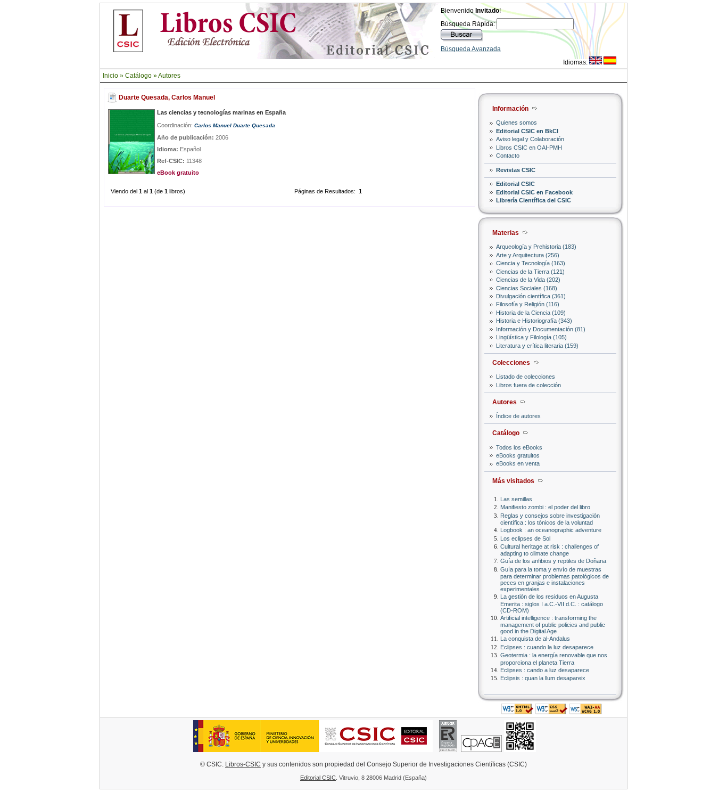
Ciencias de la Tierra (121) (530, 271)
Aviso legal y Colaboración (530, 139)
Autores (169, 75)
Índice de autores (518, 416)
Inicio (110, 75)
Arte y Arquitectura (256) (527, 255)
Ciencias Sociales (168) (526, 288)
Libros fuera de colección (528, 385)
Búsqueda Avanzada (471, 49)
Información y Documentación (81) (540, 329)
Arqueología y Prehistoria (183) (536, 246)
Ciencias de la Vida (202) (528, 279)
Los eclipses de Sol (525, 538)
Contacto (507, 155)
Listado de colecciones (525, 376)
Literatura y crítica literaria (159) (537, 345)
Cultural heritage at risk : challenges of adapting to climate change (549, 550)
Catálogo (138, 75)
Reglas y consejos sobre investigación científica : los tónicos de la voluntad (550, 519)
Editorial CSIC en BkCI (527, 131)
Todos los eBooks (519, 447)
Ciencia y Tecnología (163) (530, 263)
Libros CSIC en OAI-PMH (529, 147)
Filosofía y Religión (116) (527, 304)
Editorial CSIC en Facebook (534, 192)
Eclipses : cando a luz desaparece (544, 670)
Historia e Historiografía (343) (534, 320)
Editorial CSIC (515, 184)
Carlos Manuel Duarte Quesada (234, 125)
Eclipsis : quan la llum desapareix (542, 678)
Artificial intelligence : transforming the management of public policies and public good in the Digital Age (552, 624)
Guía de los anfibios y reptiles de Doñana (553, 561)
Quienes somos (516, 122)
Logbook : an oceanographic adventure (550, 530)
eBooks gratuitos (518, 455)
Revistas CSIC (515, 170)
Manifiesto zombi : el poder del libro (545, 507)
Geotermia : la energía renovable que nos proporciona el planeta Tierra (553, 658)
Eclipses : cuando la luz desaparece (546, 647)
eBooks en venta (518, 463)
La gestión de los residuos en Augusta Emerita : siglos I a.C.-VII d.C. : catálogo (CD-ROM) (551, 603)
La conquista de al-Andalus (535, 638)
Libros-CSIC (243, 764)
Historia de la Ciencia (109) (531, 312)
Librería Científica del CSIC (533, 200)
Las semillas (516, 499)
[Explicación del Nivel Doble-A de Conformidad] (585, 711)
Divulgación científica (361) (531, 296)
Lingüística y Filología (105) (531, 337)
